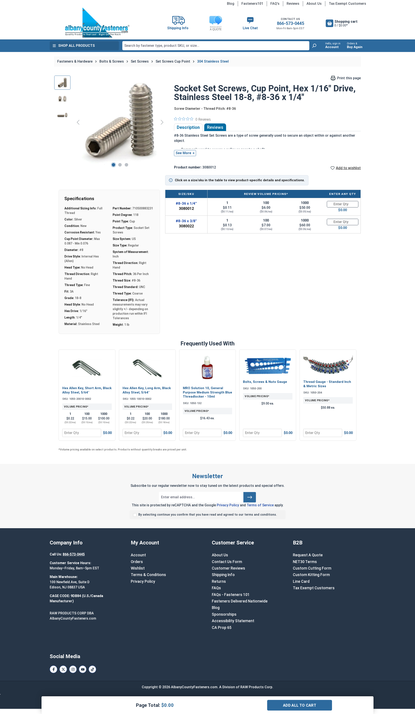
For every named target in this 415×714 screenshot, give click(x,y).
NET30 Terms (305, 562)
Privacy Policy (228, 505)
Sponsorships (224, 614)
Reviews (293, 4)
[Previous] (78, 122)
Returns (219, 581)
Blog (230, 4)
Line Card (301, 581)
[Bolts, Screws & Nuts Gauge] (267, 365)
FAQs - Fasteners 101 (231, 595)
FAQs (216, 588)
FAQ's (274, 4)
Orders (137, 562)
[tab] (188, 127)
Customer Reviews (228, 568)
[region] (110, 122)
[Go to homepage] (97, 22)
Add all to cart (299, 705)
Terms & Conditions (148, 575)
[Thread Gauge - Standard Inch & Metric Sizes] (328, 365)
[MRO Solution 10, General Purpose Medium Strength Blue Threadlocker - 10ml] (207, 368)
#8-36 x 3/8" (186, 221)
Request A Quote (308, 555)
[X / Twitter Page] (63, 669)
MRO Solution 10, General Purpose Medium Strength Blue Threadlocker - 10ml (207, 392)
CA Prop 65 (221, 627)
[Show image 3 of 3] (126, 165)
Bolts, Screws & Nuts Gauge (265, 382)
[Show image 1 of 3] (113, 165)
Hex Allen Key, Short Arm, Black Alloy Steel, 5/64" (87, 390)
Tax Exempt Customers (347, 4)
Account (138, 555)
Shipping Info (223, 575)
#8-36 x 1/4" (186, 203)
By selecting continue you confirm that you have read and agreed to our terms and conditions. (207, 514)
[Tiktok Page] (92, 669)
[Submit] (249, 497)
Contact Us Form (227, 562)
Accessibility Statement (233, 621)
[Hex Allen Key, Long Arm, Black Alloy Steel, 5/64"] (147, 368)
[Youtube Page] (82, 669)
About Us (314, 4)
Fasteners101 (252, 4)
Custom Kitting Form (311, 575)
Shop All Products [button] (76, 46)
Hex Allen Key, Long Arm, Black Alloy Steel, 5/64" (147, 390)
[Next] (162, 122)
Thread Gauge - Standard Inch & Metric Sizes (327, 384)
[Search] (314, 45)
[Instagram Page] (73, 669)
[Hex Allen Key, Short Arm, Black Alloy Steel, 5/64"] (87, 368)
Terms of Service (260, 505)
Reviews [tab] (215, 127)
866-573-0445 (290, 23)
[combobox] (215, 45)
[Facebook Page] (53, 669)
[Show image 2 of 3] (120, 165)
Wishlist (138, 568)
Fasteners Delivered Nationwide (240, 601)
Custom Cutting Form (312, 568)
